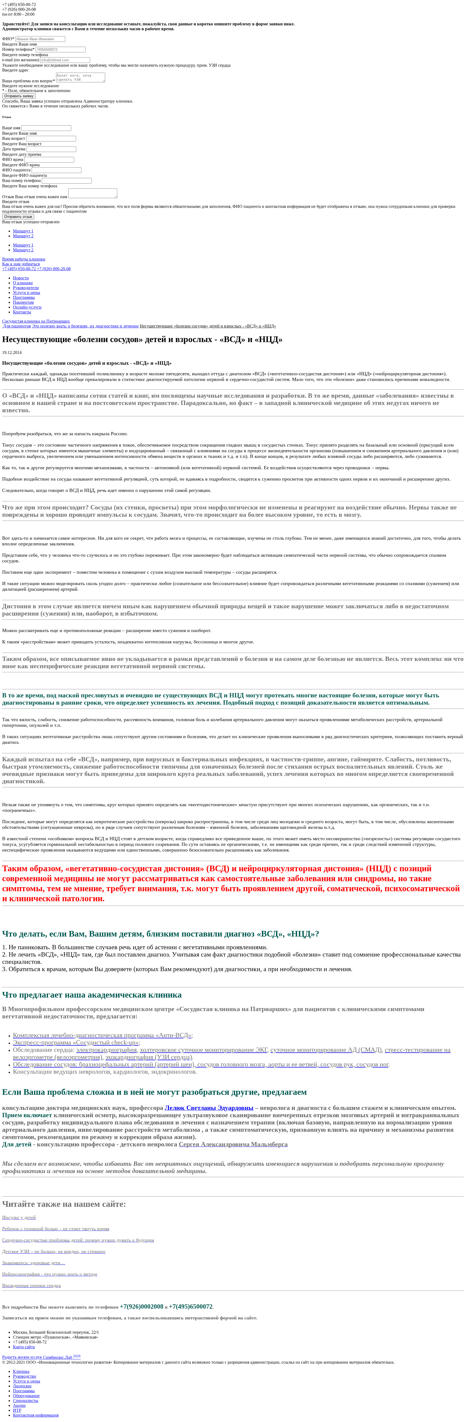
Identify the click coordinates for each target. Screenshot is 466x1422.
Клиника (21, 1371)
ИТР (17, 1410)
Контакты (22, 312)
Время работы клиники (23, 259)
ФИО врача (12, 159)
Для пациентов (17, 326)
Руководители (26, 287)
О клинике (23, 283)
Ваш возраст (13, 138)
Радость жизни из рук (41, 1357)
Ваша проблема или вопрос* (29, 81)
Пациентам (23, 302)
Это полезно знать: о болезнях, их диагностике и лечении (85, 326)
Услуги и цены (26, 292)
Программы (24, 297)
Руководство (24, 1376)
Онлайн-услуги (27, 307)
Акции (19, 1405)
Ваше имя (11, 128)
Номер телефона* (18, 49)
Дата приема (13, 149)
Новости (21, 278)
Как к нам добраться (21, 264)
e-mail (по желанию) (20, 60)
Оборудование (26, 1395)
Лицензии (22, 1386)
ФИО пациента (16, 170)
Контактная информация (36, 1415)
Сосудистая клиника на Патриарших (36, 321)
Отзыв (34, 196)
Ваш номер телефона (21, 180)
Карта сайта (24, 1347)
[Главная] (2, 326)
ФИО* (8, 38)
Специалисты (25, 1400)
